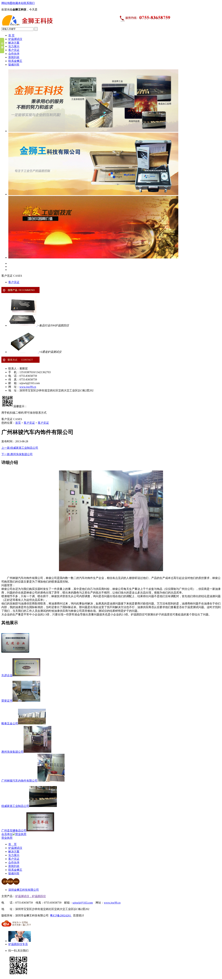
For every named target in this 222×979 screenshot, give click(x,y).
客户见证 (13, 49)
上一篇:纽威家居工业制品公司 (19, 447)
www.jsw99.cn (27, 386)
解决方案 (13, 42)
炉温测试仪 (15, 39)
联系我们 (29, 3)
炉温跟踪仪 (39, 896)
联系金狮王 (15, 60)
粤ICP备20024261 (61, 915)
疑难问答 (13, 64)
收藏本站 (18, 3)
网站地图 (6, 3)
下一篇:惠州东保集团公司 (17, 454)
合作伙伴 (13, 53)
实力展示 (13, 46)
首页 (18, 422)
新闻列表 (13, 57)
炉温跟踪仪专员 (18, 944)
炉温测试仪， (23, 896)
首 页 (11, 35)
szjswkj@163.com (82, 902)
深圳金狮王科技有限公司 (23, 889)
